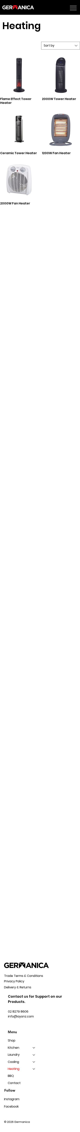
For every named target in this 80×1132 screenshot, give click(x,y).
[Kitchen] (34, 1047)
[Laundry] (34, 1054)
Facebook (11, 1106)
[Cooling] (34, 1061)
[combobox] (60, 46)
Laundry (14, 1054)
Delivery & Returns (17, 987)
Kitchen (13, 1047)
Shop (11, 1040)
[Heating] (34, 1068)
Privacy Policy (14, 981)
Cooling (13, 1062)
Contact (14, 1083)
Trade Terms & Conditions (23, 976)
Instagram (11, 1099)
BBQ (11, 1076)
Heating (13, 1069)
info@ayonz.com (21, 1016)
